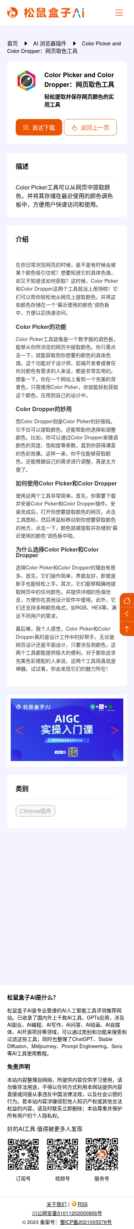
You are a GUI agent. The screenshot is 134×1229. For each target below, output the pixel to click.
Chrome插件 (35, 811)
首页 (13, 43)
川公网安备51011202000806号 (67, 1212)
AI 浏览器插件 (50, 43)
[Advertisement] (67, 904)
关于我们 (56, 1204)
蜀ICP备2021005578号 (86, 1221)
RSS (83, 1204)
